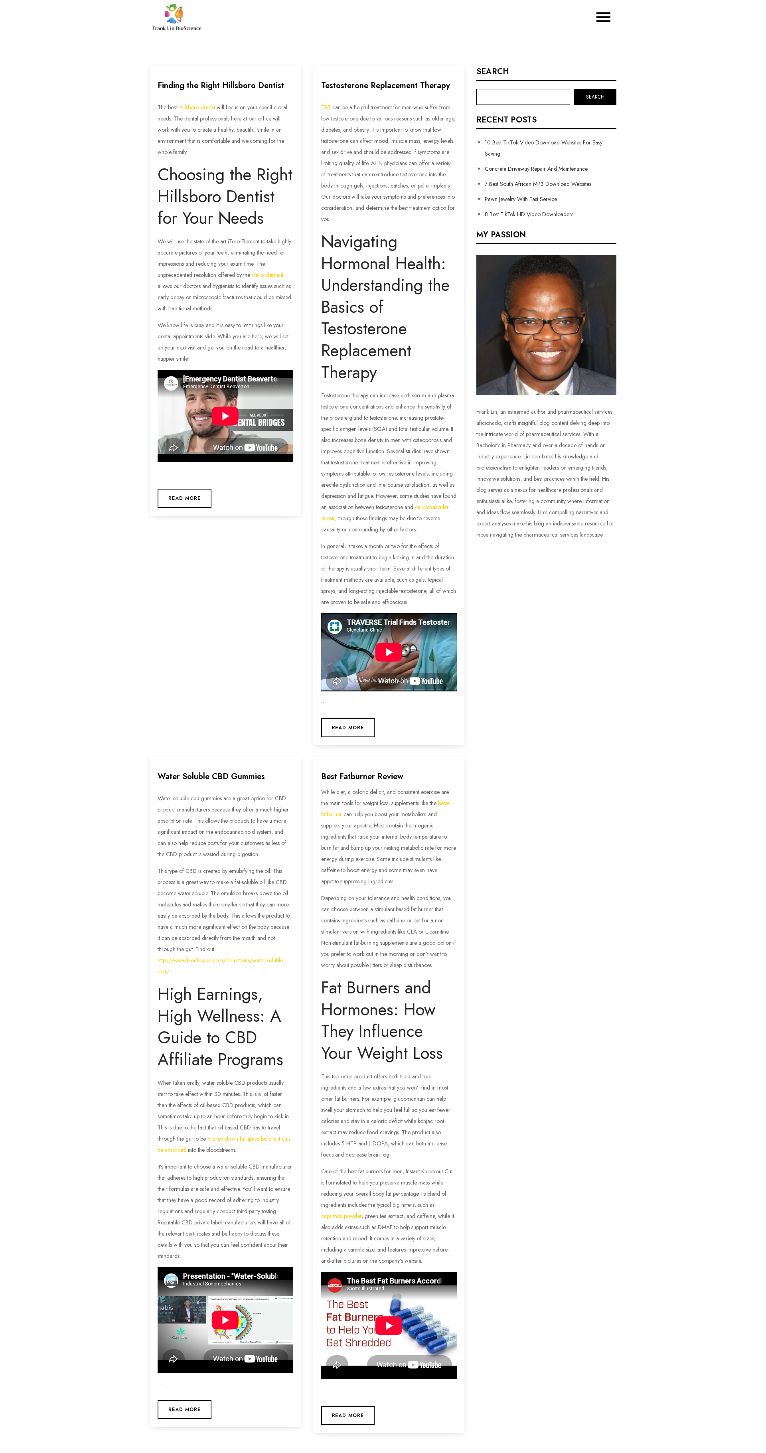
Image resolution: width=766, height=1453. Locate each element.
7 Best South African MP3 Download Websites (538, 184)
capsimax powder (341, 1216)
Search (492, 71)
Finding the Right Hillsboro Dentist (221, 85)
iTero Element (267, 275)
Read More (184, 498)
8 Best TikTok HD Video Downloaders (529, 214)
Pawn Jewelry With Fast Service (521, 199)
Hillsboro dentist (196, 107)
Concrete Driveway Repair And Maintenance (536, 169)
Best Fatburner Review (362, 776)
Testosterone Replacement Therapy (385, 85)
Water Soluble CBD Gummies (211, 776)
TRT (326, 107)
